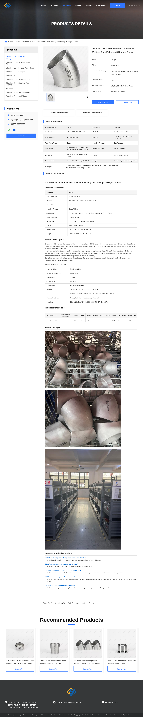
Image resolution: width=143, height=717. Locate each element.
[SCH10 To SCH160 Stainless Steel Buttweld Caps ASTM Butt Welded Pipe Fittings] (20, 643)
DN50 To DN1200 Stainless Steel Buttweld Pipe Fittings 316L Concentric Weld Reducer (53, 662)
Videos (89, 5)
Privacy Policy (21, 715)
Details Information (59, 113)
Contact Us (101, 5)
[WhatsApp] (9, 130)
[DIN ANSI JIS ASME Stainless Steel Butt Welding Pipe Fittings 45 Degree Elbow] (65, 69)
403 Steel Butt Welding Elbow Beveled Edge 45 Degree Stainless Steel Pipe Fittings (87, 662)
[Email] (14, 130)
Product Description (92, 113)
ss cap (51, 603)
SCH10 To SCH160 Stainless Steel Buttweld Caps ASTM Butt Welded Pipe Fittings (20, 662)
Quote (117, 5)
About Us (55, 5)
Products (67, 5)
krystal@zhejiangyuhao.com (22, 120)
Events (78, 5)
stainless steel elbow (85, 603)
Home (43, 5)
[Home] (7, 5)
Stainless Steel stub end (65, 603)
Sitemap (11, 715)
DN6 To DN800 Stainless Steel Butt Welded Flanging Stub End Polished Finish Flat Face (121, 662)
